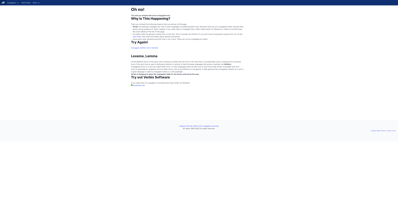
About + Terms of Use (389, 130)
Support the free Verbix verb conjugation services (199, 126)
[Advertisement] (256, 38)
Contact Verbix (375, 130)
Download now (139, 85)
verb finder (137, 37)
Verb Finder (25, 3)
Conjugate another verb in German (144, 48)
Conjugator (11, 3)
